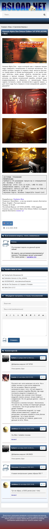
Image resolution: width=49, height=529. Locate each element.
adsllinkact (14, 429)
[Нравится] (11, 223)
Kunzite (13, 377)
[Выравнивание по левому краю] (22, 315)
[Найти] (44, 14)
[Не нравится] (4, 223)
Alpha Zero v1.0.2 (9, 287)
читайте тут (31, 257)
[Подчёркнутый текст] (14, 315)
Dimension (14, 467)
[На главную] (24, 5)
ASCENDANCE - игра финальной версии (17, 281)
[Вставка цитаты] (43, 315)
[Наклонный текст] (10, 315)
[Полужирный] (6, 315)
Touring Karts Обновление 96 (13, 275)
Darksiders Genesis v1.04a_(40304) (15, 278)
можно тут (20, 211)
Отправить (13, 340)
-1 (7, 223)
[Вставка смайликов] (35, 315)
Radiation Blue (18, 199)
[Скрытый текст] (39, 315)
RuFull (13, 358)
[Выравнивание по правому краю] (30, 315)
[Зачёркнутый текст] (18, 315)
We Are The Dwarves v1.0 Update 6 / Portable (18, 284)
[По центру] (26, 315)
